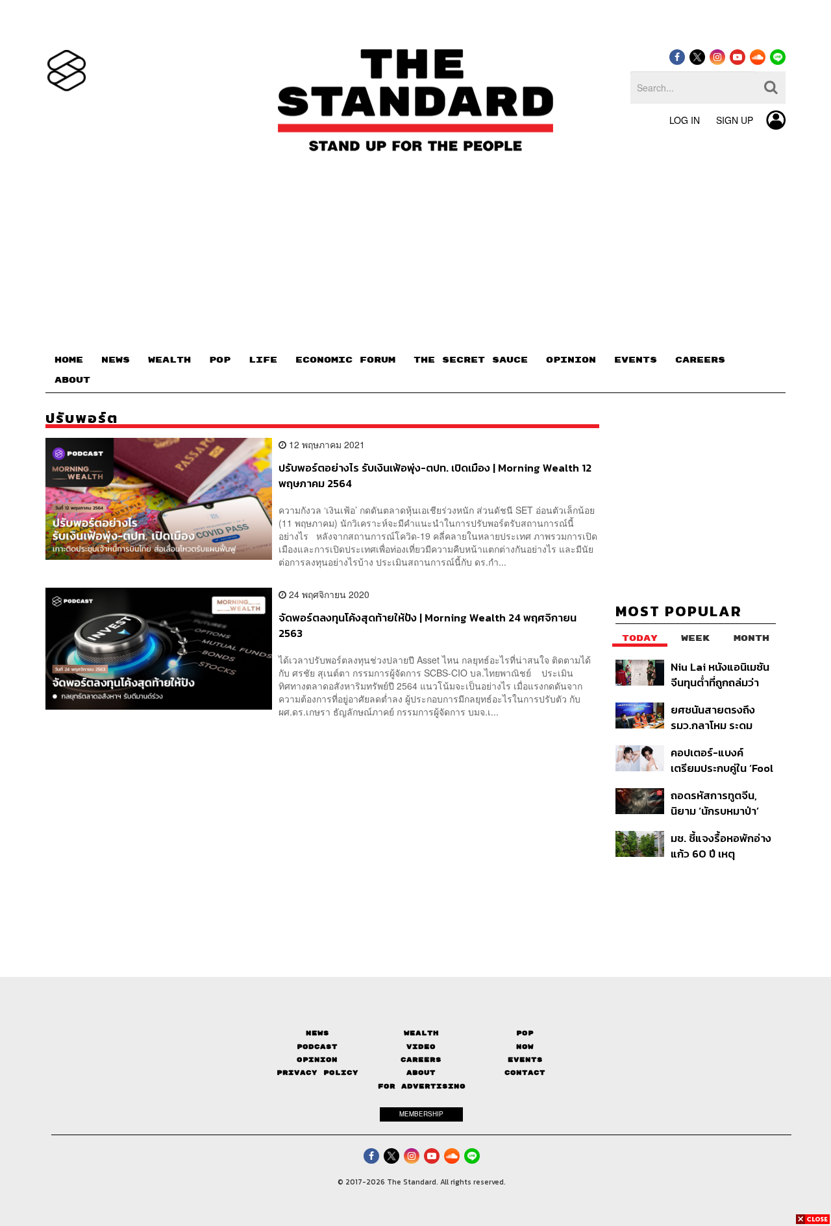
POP (219, 360)
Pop (525, 1033)
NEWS (115, 360)
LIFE (263, 360)
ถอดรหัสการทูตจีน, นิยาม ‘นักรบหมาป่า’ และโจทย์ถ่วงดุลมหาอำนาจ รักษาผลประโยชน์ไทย (715, 802)
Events (525, 1059)
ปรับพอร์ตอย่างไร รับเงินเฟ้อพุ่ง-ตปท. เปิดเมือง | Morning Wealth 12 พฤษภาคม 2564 (435, 475)
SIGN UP (734, 120)
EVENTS (635, 360)
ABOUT (72, 380)
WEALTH (169, 360)
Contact (524, 1072)
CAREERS (700, 360)
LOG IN (684, 120)
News (317, 1033)
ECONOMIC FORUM (345, 360)
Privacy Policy (317, 1072)
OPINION (571, 360)
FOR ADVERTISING (421, 1086)
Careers (421, 1059)
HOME (69, 360)
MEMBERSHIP (421, 1113)
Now (525, 1046)
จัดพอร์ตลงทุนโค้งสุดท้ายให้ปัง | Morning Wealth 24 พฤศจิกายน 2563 (428, 625)
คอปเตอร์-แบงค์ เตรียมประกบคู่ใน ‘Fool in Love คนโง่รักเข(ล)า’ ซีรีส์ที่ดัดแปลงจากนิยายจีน (722, 760)
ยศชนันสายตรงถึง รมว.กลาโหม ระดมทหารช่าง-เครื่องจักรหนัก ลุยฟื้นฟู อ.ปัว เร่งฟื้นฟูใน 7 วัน (720, 717)
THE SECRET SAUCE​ (471, 360)
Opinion (317, 1059)
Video (421, 1046)
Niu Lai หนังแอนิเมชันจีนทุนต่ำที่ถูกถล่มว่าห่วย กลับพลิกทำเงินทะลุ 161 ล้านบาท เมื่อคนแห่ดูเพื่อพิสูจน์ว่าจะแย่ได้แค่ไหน (723, 674)
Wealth (421, 1033)
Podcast (317, 1046)
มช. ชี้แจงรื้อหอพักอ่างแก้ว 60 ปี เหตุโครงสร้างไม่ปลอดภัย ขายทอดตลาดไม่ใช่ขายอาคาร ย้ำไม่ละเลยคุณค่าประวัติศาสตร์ (723, 845)
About (421, 1072)
